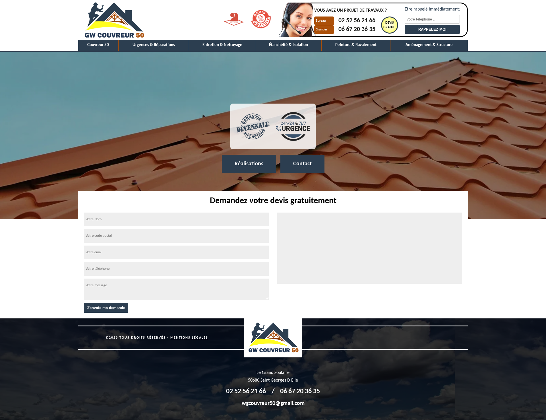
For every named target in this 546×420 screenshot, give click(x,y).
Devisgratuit (389, 25)
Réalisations (249, 164)
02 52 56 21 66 (356, 21)
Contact (302, 164)
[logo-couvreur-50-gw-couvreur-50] (113, 20)
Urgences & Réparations (154, 45)
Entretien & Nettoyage (222, 45)
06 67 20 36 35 (356, 29)
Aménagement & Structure (429, 45)
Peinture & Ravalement (356, 45)
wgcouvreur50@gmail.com (273, 403)
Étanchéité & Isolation (288, 45)
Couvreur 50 (98, 45)
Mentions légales (189, 337)
